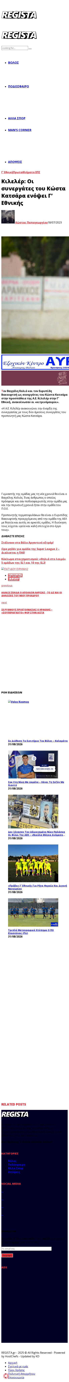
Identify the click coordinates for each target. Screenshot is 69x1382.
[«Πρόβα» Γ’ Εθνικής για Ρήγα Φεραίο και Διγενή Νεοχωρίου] (33, 863)
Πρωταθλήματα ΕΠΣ (26, 172)
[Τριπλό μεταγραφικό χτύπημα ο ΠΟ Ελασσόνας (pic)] (33, 912)
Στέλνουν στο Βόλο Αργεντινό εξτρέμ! (27, 542)
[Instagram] (2, 1206)
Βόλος (13, 63)
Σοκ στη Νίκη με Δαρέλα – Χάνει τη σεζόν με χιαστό (36, 783)
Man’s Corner (19, 130)
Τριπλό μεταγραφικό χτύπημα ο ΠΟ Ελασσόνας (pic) (31, 931)
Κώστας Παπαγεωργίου (31, 222)
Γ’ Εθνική (7, 172)
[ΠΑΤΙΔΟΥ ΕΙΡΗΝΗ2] (14, 569)
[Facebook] (2, 1191)
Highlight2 (15, 575)
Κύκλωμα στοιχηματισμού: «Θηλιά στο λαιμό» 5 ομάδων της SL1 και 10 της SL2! (33, 561)
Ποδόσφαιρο (18, 86)
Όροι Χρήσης (16, 1370)
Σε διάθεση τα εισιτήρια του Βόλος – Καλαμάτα (38, 740)
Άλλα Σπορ (16, 118)
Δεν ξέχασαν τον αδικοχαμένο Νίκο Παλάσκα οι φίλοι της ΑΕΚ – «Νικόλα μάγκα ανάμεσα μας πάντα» (36, 833)
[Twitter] (2, 1198)
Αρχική (12, 1363)
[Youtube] (2, 1214)
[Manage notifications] (6, 1376)
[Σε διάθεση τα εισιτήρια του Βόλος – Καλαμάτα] (33, 718)
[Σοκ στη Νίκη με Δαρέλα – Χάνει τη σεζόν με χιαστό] (33, 764)
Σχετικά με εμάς (18, 1366)
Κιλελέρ (13, 579)
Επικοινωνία (16, 1377)
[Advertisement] (34, 454)
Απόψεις (15, 162)
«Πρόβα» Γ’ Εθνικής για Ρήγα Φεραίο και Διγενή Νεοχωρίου (37, 887)
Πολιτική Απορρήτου (21, 1374)
